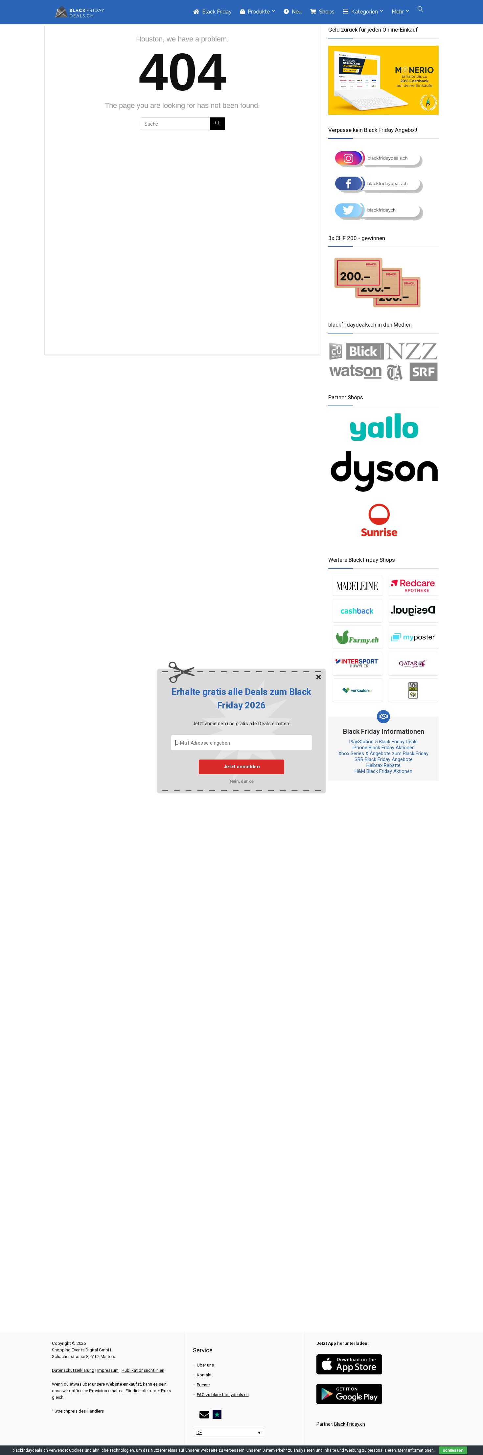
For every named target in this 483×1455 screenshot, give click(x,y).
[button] (241, 698)
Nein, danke (242, 781)
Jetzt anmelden (241, 767)
